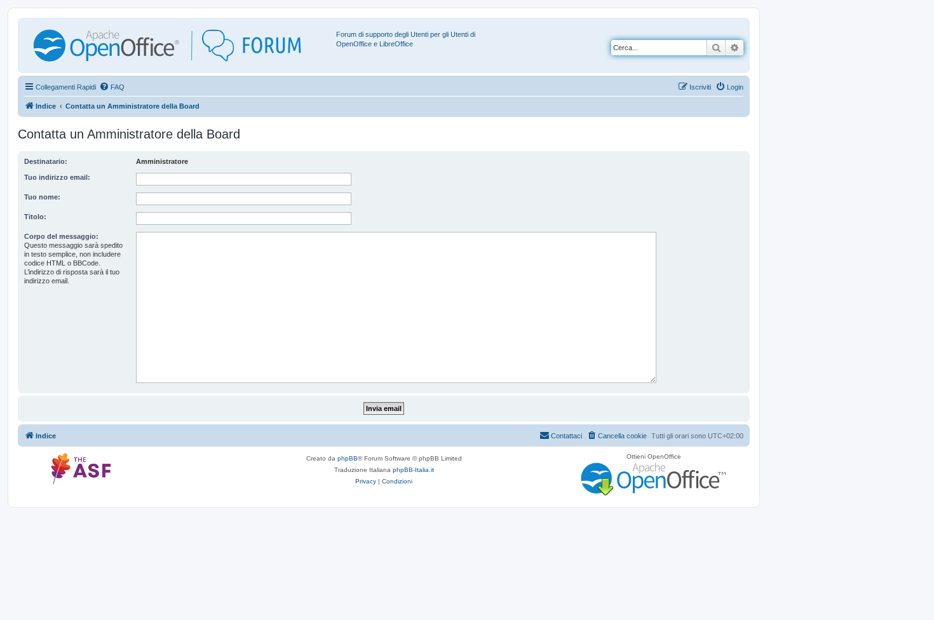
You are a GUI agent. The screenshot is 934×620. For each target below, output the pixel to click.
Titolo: (35, 216)
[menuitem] (112, 87)
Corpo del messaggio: (61, 236)
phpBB (347, 458)
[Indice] (178, 45)
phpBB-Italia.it (413, 469)
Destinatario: (45, 161)
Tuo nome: (42, 197)
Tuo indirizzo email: (57, 177)
